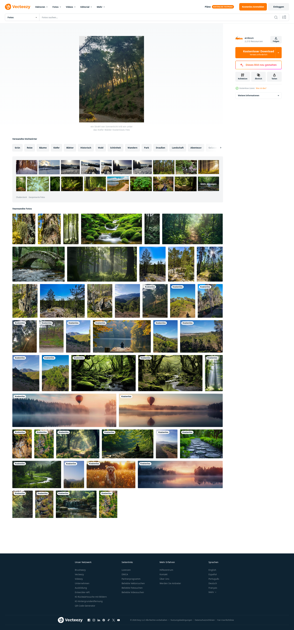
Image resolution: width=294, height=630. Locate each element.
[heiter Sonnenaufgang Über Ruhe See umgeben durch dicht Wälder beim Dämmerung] (64, 410)
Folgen (276, 41)
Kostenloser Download (258, 52)
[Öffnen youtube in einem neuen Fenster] (118, 620)
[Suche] (276, 17)
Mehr (99, 6)
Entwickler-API (82, 592)
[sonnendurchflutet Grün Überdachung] (102, 264)
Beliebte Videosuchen (133, 592)
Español (213, 574)
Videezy (79, 578)
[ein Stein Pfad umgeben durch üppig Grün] (201, 443)
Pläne (208, 6)
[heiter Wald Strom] (152, 229)
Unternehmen (82, 583)
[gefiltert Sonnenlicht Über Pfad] (192, 229)
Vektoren (40, 6)
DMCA (125, 574)
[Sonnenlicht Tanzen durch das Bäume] (210, 301)
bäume (43, 147)
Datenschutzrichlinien (205, 620)
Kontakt (163, 574)
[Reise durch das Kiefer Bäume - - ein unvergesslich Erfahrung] (201, 336)
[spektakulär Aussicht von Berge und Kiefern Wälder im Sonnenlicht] (127, 301)
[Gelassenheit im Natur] (111, 229)
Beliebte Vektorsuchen (133, 583)
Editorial (84, 6)
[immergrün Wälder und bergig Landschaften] (74, 474)
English (212, 569)
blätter (70, 147)
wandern (132, 147)
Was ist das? (261, 88)
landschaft (178, 147)
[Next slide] (218, 147)
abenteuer (196, 147)
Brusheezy (80, 569)
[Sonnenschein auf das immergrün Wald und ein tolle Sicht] (78, 336)
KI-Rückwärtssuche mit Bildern (91, 596)
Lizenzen (126, 569)
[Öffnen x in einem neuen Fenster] (113, 620)
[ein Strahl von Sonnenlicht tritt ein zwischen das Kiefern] (24, 336)
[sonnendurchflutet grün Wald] (71, 229)
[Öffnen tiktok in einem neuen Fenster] (108, 620)
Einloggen (278, 6)
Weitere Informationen (248, 95)
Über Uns (164, 578)
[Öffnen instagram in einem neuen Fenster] (94, 620)
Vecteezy (79, 574)
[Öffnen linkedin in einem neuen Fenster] (99, 620)
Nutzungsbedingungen (181, 620)
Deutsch (213, 583)
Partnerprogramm (131, 578)
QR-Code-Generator (85, 605)
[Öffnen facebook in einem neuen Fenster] (89, 620)
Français (213, 587)
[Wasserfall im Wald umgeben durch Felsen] (76, 504)
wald (100, 147)
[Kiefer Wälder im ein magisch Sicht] (165, 336)
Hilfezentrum (166, 569)
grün (17, 147)
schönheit (115, 147)
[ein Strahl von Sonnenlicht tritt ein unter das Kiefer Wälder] (155, 301)
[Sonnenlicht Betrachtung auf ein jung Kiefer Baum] (55, 373)
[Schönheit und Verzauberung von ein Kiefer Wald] (182, 301)
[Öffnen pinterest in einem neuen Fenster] (103, 620)
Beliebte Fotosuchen (132, 587)
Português (214, 578)
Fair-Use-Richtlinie (225, 620)
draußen (160, 147)
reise (29, 147)
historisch (85, 147)
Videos (69, 6)
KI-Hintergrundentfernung (89, 601)
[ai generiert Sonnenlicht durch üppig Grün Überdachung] (214, 373)
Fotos (55, 6)
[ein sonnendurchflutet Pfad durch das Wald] (166, 443)
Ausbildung (81, 587)
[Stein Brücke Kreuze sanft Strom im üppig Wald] (38, 264)
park (146, 147)
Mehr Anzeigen (208, 183)
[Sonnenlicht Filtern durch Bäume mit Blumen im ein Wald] (77, 443)
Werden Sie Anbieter (170, 583)
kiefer (56, 147)
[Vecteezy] (17, 7)
